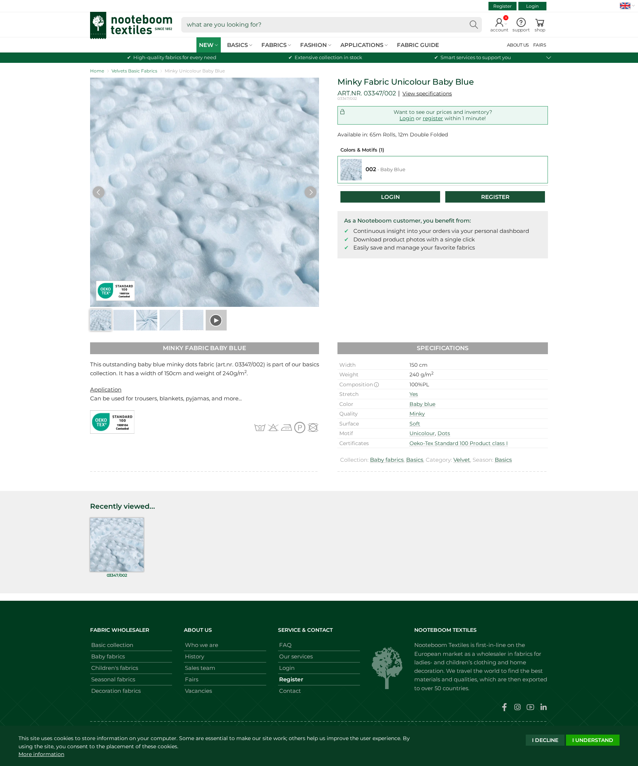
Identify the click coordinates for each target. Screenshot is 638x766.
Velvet (461, 459)
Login (532, 6)
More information (41, 754)
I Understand (592, 740)
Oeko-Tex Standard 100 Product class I (458, 443)
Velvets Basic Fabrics (134, 71)
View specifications (427, 93)
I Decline (545, 740)
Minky (417, 413)
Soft (414, 423)
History (194, 656)
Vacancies (198, 690)
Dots (444, 433)
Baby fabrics (387, 459)
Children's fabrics (114, 667)
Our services (296, 656)
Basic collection (112, 644)
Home (97, 71)
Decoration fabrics (116, 690)
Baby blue (422, 404)
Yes (413, 394)
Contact (290, 690)
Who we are (201, 644)
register (433, 118)
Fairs (191, 679)
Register (502, 6)
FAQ (285, 644)
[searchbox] (331, 25)
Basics (414, 459)
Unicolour (422, 433)
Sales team (200, 667)
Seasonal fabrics (113, 679)
